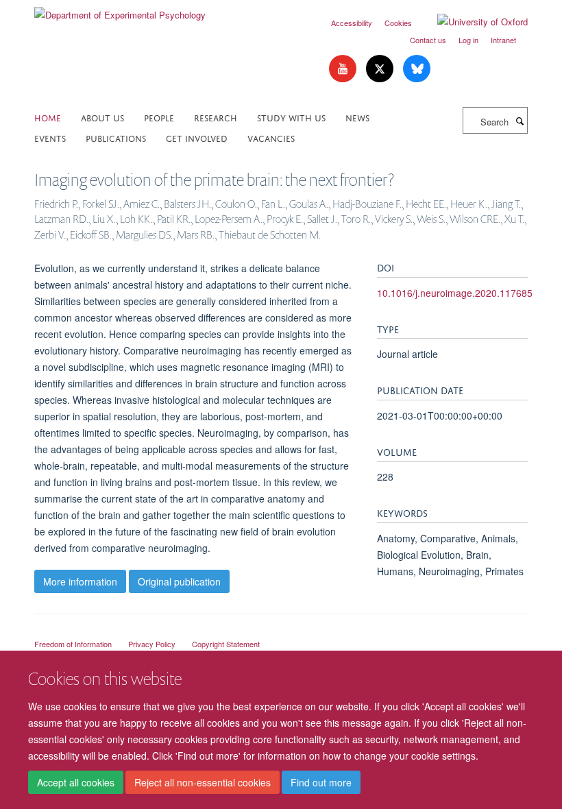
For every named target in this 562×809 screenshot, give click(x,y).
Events (50, 137)
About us (102, 116)
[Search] (519, 120)
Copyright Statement (226, 643)
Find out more (321, 782)
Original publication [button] (179, 581)
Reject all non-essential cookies (202, 782)
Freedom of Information (73, 643)
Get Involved (197, 137)
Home (47, 116)
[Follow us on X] (381, 68)
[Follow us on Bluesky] (416, 68)
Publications (116, 137)
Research (215, 116)
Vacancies (271, 137)
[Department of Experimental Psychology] (120, 9)
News (357, 116)
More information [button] (80, 581)
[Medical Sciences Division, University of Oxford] (281, 631)
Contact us (428, 39)
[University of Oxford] (472, 22)
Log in (468, 39)
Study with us (291, 116)
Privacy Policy (151, 643)
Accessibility (351, 22)
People (159, 116)
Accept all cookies (75, 782)
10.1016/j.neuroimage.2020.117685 (455, 293)
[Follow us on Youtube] (344, 68)
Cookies (398, 22)
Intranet (503, 39)
